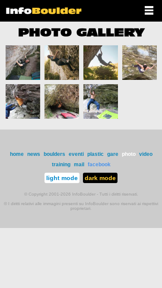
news (33, 154)
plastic (95, 154)
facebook (99, 164)
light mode (62, 177)
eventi (76, 154)
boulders (54, 154)
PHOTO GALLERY (81, 32)
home (17, 154)
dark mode (100, 177)
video (145, 154)
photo (129, 154)
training (61, 164)
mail (79, 164)
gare (112, 154)
